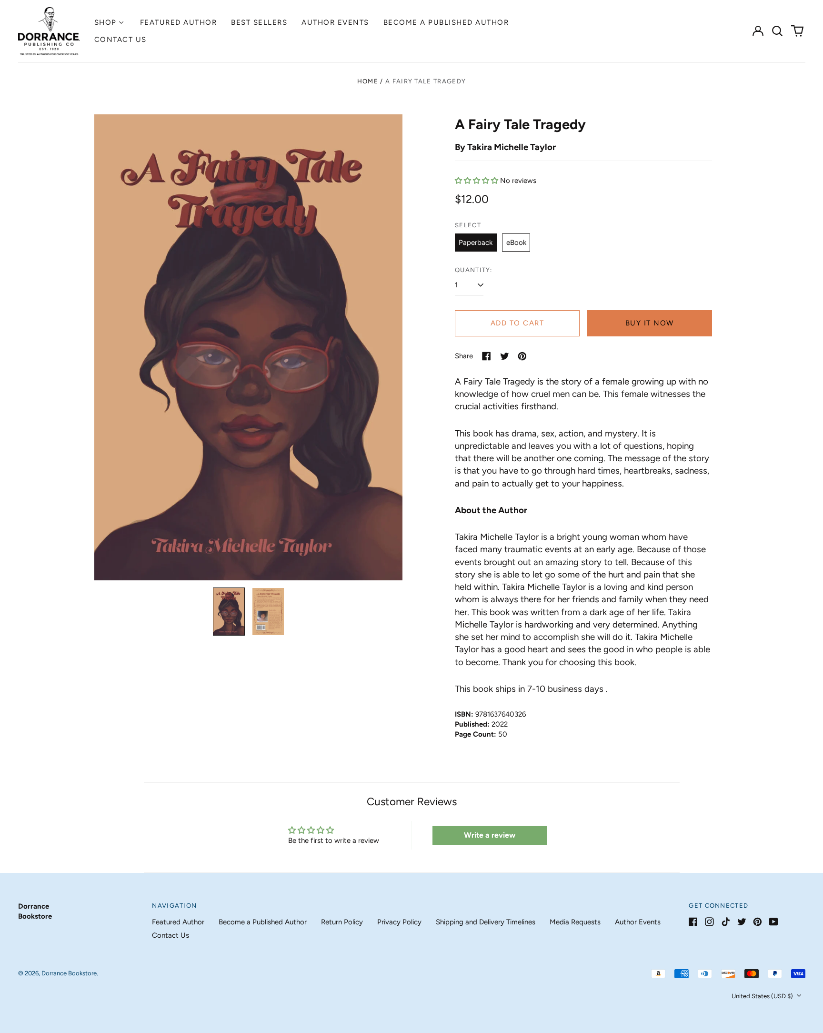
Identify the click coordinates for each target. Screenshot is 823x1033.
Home (367, 81)
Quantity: (473, 269)
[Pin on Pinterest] (522, 356)
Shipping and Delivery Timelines (485, 922)
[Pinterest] (757, 921)
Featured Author (178, 22)
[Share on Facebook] (486, 356)
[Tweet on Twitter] (504, 356)
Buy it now (649, 323)
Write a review (489, 835)
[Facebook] (693, 921)
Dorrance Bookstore (69, 973)
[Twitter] (741, 921)
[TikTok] (725, 921)
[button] (778, 31)
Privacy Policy (399, 922)
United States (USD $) (763, 996)
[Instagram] (709, 921)
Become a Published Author (446, 22)
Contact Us (120, 39)
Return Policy (342, 922)
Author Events (335, 22)
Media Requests (575, 922)
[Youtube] (773, 921)
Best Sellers (259, 22)
